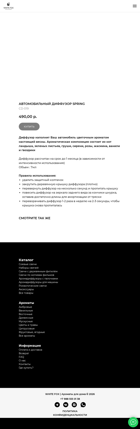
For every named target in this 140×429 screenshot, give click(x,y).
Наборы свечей (29, 267)
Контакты (25, 364)
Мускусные (26, 321)
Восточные (25, 314)
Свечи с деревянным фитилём (38, 271)
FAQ (21, 356)
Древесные (26, 317)
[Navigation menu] (135, 6)
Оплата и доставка (30, 349)
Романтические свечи (33, 285)
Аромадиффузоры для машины (38, 282)
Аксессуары (26, 289)
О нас (22, 360)
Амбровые (25, 307)
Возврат (24, 353)
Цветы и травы (28, 324)
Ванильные (26, 310)
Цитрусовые (27, 328)
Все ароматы (27, 335)
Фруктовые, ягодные (32, 332)
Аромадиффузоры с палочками (38, 278)
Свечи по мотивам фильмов (36, 275)
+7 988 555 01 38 (70, 398)
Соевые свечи (28, 264)
